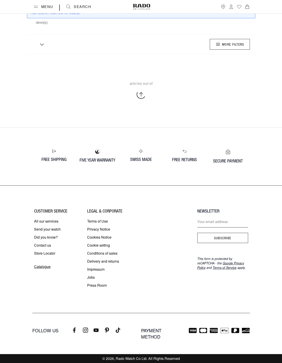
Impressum (96, 269)
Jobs (91, 277)
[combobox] (40, 44)
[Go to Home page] (141, 7)
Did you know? (46, 237)
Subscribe (222, 238)
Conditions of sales (102, 253)
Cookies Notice (99, 237)
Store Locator (44, 253)
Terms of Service (225, 267)
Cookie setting (98, 245)
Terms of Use (97, 221)
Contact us (42, 245)
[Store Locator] (223, 6)
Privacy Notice (98, 229)
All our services (46, 221)
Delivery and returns (103, 261)
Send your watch (47, 229)
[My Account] (231, 6)
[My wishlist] (239, 6)
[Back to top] (141, 94)
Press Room (97, 285)
